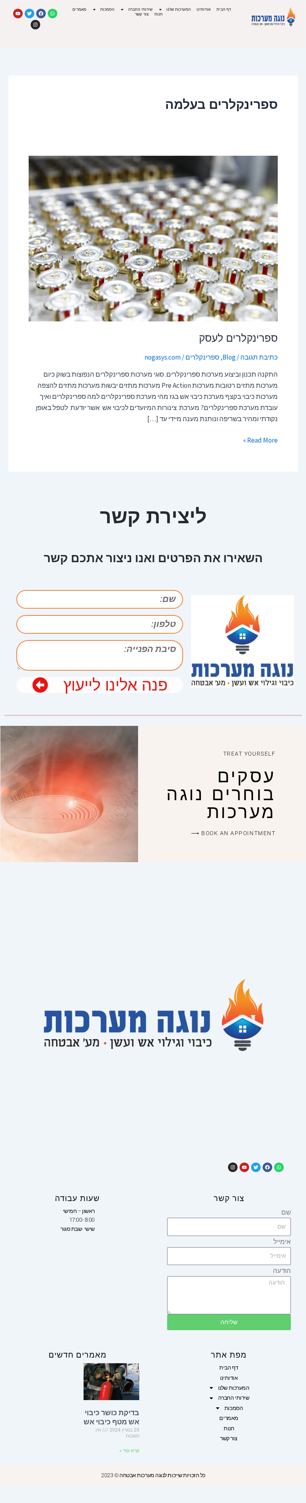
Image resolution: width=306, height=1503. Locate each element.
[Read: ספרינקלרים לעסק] (153, 238)
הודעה (282, 1271)
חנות (158, 14)
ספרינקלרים (202, 357)
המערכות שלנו (178, 9)
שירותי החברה (140, 9)
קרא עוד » (129, 1450)
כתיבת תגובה (259, 357)
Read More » (260, 440)
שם (286, 1212)
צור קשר (141, 14)
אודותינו (203, 9)
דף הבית (223, 9)
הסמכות (107, 9)
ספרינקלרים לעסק (238, 338)
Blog (229, 357)
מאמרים (79, 9)
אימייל (282, 1242)
